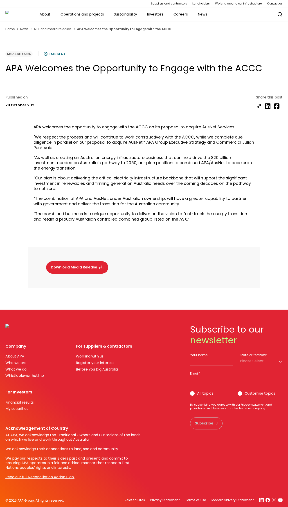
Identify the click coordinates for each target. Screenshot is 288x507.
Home (10, 29)
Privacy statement (253, 404)
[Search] (280, 14)
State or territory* (254, 355)
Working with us (90, 356)
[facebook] (276, 106)
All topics (205, 393)
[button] (278, 14)
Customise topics (260, 393)
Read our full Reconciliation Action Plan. (39, 477)
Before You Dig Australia (97, 369)
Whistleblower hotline (24, 375)
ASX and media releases (53, 29)
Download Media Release (74, 267)
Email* (195, 373)
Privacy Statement (165, 500)
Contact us (275, 3)
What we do (16, 369)
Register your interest (95, 362)
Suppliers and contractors (169, 3)
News (24, 29)
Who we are (16, 362)
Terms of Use (195, 500)
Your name (199, 355)
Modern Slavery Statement (233, 500)
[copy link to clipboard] (258, 106)
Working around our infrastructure (238, 3)
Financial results (19, 402)
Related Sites (135, 500)
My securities (16, 408)
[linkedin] (267, 106)
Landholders (201, 3)
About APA (14, 356)
